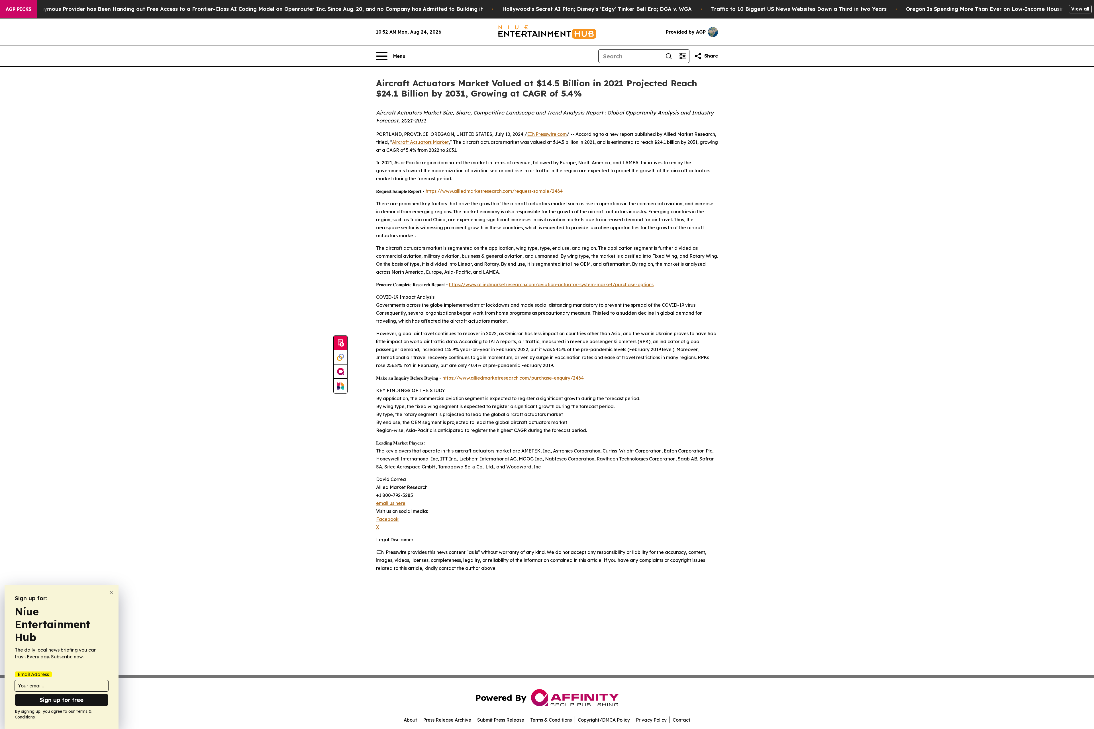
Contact (681, 720)
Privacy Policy (651, 720)
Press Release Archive (447, 720)
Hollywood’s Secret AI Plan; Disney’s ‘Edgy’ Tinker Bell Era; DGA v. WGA (597, 9)
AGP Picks (18, 9)
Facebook (387, 519)
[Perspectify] (340, 357)
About (410, 720)
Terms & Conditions (551, 720)
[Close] (111, 592)
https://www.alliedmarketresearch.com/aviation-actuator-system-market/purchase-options (551, 284)
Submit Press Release (500, 720)
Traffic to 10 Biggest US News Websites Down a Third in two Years (799, 9)
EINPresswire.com (547, 134)
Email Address (33, 674)
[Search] (668, 56)
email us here (390, 503)
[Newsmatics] (340, 386)
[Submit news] (340, 343)
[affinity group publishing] (340, 371)
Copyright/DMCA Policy (604, 720)
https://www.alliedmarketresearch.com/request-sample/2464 (494, 191)
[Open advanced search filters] (682, 56)
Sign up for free (61, 699)
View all (1080, 9)
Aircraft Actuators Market (420, 142)
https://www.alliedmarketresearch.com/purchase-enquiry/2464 (513, 378)
